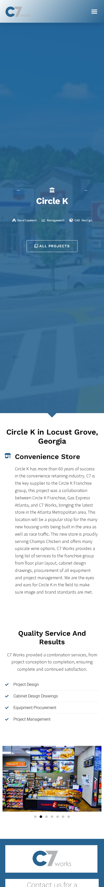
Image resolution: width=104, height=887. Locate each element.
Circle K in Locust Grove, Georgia (52, 436)
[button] (94, 11)
